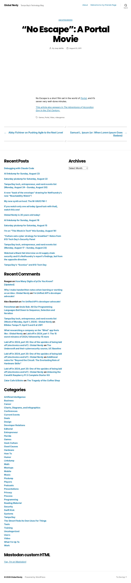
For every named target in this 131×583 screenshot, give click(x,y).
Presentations (11, 489)
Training (8, 528)
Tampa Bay (9, 517)
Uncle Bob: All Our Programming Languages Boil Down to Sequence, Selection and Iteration (29, 310)
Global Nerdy (11, 5)
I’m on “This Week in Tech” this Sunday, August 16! (30, 231)
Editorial (8, 429)
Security (8, 506)
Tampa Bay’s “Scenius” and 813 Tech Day (25, 265)
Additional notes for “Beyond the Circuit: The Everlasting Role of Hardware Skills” (31, 360)
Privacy (8, 492)
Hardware (9, 450)
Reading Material (13, 503)
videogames (59, 117)
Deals (7, 418)
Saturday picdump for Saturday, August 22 (26, 179)
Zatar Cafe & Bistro (13, 380)
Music (7, 474)
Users (7, 535)
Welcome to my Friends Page (103, 5)
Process (8, 496)
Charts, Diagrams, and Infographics (22, 407)
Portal (47, 117)
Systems (8, 513)
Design (7, 421)
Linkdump (9, 460)
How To (8, 453)
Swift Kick (9, 510)
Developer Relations (14, 425)
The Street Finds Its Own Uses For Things (25, 520)
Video (52, 117)
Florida (7, 436)
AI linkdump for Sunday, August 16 (21, 220)
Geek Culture (11, 443)
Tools (7, 524)
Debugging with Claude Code (19, 168)
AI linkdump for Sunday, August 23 (22, 173)
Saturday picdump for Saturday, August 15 (25, 225)
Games (41, 117)
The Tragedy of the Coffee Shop (43, 380)
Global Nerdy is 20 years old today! (22, 215)
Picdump (8, 478)
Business (9, 400)
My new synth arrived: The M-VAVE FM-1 (25, 201)
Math (6, 464)
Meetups (8, 467)
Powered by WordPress (35, 577)
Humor (7, 457)
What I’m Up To (11, 542)
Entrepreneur (11, 432)
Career (7, 404)
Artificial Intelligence (15, 397)
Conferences (11, 411)
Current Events (12, 414)
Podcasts (9, 485)
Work (7, 545)
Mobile (7, 471)
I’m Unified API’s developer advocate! (41, 301)
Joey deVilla (59, 48)
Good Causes (11, 446)
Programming (11, 499)
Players (8, 482)
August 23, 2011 (75, 48)
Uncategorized (65, 20)
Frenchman (10, 307)
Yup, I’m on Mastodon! (15, 561)
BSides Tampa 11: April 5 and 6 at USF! (23, 325)
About (85, 5)
